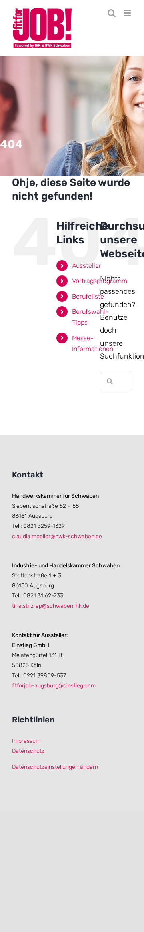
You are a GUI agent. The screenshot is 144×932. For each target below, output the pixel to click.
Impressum (26, 741)
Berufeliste (88, 296)
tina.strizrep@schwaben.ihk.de (50, 606)
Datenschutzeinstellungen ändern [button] (55, 767)
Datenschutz (28, 751)
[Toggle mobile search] (112, 13)
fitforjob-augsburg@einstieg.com (54, 685)
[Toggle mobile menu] (128, 13)
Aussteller (86, 265)
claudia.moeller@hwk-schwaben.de (57, 536)
